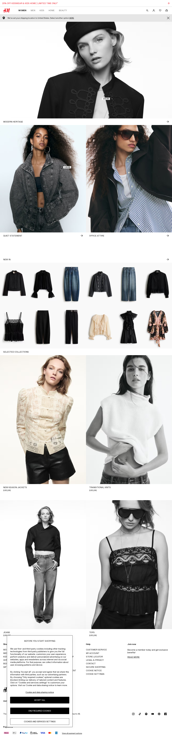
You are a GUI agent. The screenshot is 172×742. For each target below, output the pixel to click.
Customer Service (96, 650)
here (71, 18)
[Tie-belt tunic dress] (157, 327)
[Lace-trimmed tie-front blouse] (100, 327)
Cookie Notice (94, 670)
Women (22, 10)
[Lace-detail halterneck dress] (129, 327)
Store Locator (94, 657)
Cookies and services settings (40, 722)
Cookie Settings (95, 674)
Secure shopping (95, 667)
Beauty (63, 10)
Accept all (39, 700)
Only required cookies (39, 711)
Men (33, 10)
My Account (92, 653)
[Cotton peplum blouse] (157, 284)
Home (52, 10)
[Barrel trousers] (43, 327)
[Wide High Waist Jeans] (129, 284)
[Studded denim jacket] (100, 284)
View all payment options (72, 733)
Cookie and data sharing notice (40, 692)
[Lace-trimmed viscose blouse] (43, 284)
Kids (42, 10)
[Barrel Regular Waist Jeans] (71, 284)
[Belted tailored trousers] (71, 327)
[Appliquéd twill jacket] (14, 284)
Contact (91, 663)
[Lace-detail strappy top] (14, 327)
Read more (133, 657)
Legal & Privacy (95, 660)
